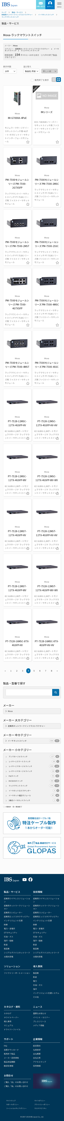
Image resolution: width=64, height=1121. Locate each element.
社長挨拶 (37, 1049)
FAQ (5, 1045)
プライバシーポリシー (42, 1104)
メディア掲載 (38, 1025)
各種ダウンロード (11, 1049)
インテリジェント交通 (13, 920)
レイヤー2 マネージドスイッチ (33, 766)
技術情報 (37, 891)
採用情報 (37, 1065)
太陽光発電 (8, 956)
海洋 (35, 989)
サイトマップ (11, 1100)
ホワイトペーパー (11, 1017)
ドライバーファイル (12, 1029)
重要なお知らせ (39, 1013)
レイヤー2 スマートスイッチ (33, 761)
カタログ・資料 (12, 1006)
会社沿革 (37, 1057)
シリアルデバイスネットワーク (17, 952)
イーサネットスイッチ (46, 14)
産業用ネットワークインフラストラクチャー (17, 14)
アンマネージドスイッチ (33, 756)
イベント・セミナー (41, 1017)
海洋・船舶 (8, 940)
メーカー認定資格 (11, 1057)
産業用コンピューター (13, 912)
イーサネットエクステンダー (33, 790)
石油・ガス (8, 936)
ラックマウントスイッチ (10, 17)
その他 (36, 997)
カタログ (7, 1013)
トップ (4, 12)
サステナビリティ (40, 1108)
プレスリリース (39, 1021)
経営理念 (37, 1045)
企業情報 (37, 1039)
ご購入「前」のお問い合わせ (16, 1082)
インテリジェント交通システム (46, 993)
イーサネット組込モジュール (33, 795)
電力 (35, 981)
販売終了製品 (9, 1053)
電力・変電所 (9, 928)
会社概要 (37, 1053)
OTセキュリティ (10, 932)
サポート (8, 1039)
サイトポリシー (39, 1100)
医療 (6, 924)
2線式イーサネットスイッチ (33, 800)
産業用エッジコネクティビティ (17, 916)
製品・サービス (17, 12)
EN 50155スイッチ (33, 781)
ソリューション (12, 966)
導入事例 (37, 966)
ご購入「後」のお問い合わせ (16, 1086)
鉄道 (6, 944)
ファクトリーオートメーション (17, 973)
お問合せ (8, 1075)
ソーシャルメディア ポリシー (16, 1108)
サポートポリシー (12, 1104)
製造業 (6, 948)
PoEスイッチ (33, 776)
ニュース (37, 1006)
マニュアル (8, 1025)
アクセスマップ (39, 1061)
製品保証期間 (9, 1061)
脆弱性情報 (8, 1065)
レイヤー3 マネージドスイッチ (33, 771)
